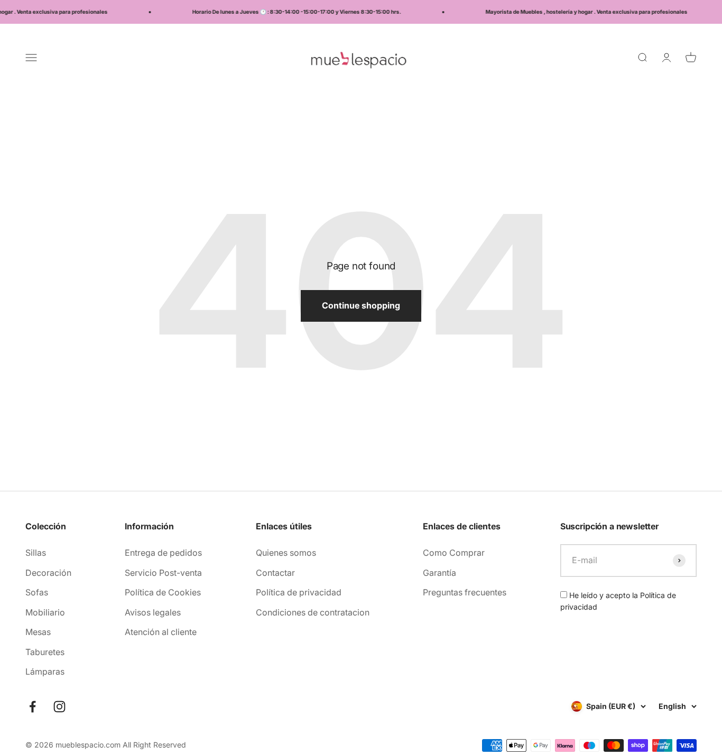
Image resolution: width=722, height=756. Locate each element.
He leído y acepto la (618, 601)
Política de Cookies (163, 592)
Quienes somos (286, 552)
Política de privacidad (298, 592)
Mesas (38, 632)
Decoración (48, 572)
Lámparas (44, 671)
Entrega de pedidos (163, 552)
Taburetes (44, 652)
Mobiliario (45, 612)
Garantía (439, 572)
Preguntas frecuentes (464, 592)
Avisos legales (153, 612)
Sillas (35, 552)
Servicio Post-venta (163, 572)
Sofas (36, 592)
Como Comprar (454, 552)
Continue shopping (361, 305)
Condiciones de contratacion (312, 612)
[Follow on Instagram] (59, 706)
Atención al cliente (161, 632)
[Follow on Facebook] (32, 706)
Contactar (275, 572)
